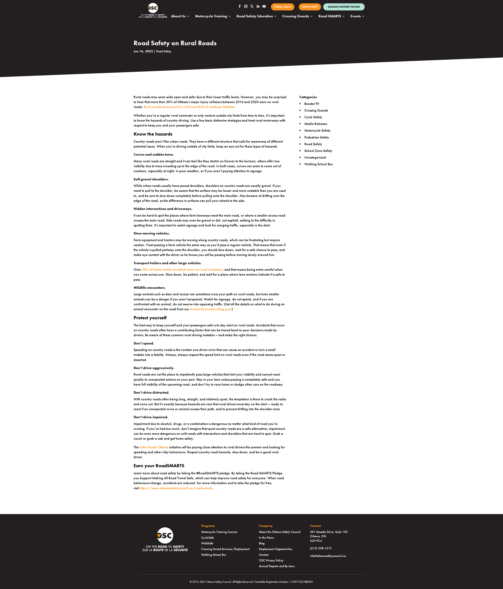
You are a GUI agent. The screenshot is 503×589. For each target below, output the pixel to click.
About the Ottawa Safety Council (280, 532)
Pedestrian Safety (316, 137)
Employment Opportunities (275, 549)
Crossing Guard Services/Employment (225, 549)
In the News (266, 537)
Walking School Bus (318, 164)
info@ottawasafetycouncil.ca (328, 556)
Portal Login (282, 6)
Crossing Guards (295, 16)
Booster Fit (311, 103)
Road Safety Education (255, 16)
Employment (310, 6)
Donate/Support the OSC (344, 6)
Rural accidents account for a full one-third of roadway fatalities (189, 106)
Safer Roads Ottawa (154, 447)
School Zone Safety (318, 150)
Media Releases (315, 123)
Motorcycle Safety (317, 130)
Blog (261, 543)
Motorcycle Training (211, 16)
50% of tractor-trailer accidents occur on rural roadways (182, 269)
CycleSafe (207, 537)
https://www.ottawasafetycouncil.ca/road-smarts (176, 488)
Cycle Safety (313, 117)
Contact (264, 555)
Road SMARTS (330, 16)
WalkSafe (207, 543)
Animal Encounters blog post (210, 309)
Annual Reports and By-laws (277, 566)
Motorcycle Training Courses (219, 532)
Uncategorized (315, 157)
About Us (178, 16)
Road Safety (163, 51)
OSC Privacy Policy (271, 560)
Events (356, 16)
